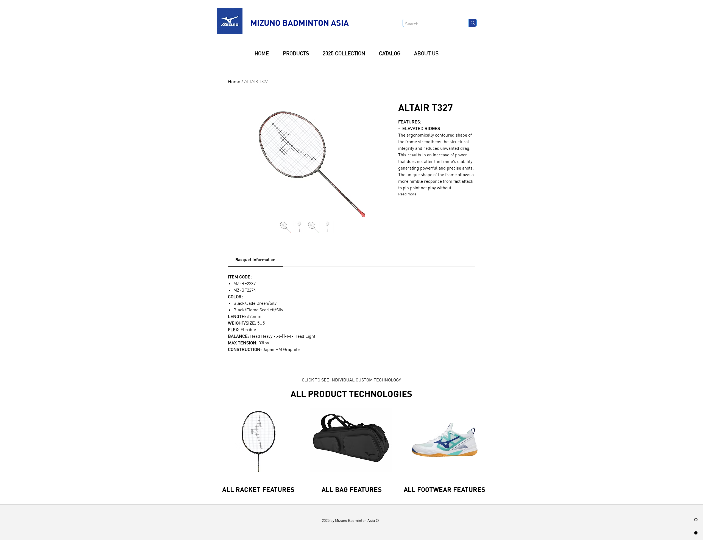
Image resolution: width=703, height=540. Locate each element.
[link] (255, 259)
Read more (407, 194)
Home (234, 81)
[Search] (472, 23)
